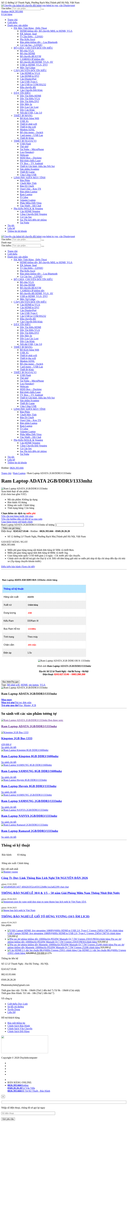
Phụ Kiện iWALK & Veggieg (28, 208)
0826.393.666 (17, 468)
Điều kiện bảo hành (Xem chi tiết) (18, 566)
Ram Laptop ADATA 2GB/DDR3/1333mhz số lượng (27, 524)
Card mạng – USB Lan (31, 135)
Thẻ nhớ (24, 146)
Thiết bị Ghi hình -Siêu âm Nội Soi (37, 166)
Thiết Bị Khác (27, 138)
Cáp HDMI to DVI (29, 76)
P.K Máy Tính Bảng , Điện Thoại (30, 28)
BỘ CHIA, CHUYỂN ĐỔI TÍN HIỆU (33, 48)
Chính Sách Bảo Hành (18, 1025)
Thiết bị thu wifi (28, 126)
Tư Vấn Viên (21, 1088)
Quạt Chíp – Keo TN (30, 188)
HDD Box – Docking (31, 157)
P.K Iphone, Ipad (28, 33)
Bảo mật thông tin (16, 1023)
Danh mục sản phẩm (17, 25)
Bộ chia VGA (27, 50)
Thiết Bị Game (27, 172)
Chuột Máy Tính (28, 183)
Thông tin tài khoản (17, 231)
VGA (42, 684)
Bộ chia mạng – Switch (31, 132)
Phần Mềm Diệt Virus (31, 203)
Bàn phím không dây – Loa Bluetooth (38, 42)
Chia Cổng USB (28, 174)
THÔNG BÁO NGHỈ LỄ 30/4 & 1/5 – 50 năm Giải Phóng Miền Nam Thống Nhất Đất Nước (60, 893)
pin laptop (34, 684)
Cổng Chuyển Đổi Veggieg (33, 214)
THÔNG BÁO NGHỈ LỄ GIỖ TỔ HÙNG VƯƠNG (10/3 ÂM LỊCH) (45, 916)
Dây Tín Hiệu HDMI (30, 95)
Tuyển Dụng (13, 1009)
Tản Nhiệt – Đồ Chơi (30, 205)
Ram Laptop (26, 194)
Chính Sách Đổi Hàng (18, 1031)
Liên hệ (11, 228)
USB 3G (24, 121)
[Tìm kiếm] (43, 9)
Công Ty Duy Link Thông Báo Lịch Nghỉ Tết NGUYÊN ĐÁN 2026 (44, 878)
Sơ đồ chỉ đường (15, 1006)
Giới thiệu (12, 22)
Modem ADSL (27, 129)
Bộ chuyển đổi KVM (30, 56)
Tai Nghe (24, 222)
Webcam (24, 155)
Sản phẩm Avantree (29, 169)
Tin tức (11, 225)
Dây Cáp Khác (27, 110)
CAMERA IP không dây (32, 59)
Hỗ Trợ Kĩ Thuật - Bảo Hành (28, 1091)
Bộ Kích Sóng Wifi (29, 118)
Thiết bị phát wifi (28, 124)
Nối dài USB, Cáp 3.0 (31, 112)
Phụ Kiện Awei (27, 39)
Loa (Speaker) (27, 152)
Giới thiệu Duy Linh (17, 1003)
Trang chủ (12, 19)
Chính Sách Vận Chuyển (19, 1028)
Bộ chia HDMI (27, 53)
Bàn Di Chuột (27, 186)
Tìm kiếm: (6, 8)
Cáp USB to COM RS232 (33, 84)
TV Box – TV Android (31, 163)
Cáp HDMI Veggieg (30, 211)
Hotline (18, 1085)
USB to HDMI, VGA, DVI (33, 64)
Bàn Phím (25, 180)
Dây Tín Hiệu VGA (30, 98)
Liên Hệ (11, 1012)
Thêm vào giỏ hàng (11, 528)
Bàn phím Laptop (28, 191)
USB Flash (25, 143)
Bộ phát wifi (13, 684)
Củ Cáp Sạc (26, 217)
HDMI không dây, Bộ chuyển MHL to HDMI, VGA (46, 31)
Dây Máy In (26, 104)
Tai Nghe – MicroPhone (32, 149)
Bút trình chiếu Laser (30, 160)
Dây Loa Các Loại (29, 107)
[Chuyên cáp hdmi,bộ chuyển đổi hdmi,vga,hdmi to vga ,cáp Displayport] (38, 5)
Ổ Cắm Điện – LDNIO (31, 36)
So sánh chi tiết (8, 747)
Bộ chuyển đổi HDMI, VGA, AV (36, 62)
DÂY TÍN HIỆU (22, 93)
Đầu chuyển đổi (28, 87)
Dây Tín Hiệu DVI (29, 101)
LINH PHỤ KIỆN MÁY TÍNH (29, 177)
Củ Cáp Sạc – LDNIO (31, 45)
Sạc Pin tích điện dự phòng (33, 219)
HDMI (24, 684)
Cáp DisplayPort (28, 79)
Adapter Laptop (28, 200)
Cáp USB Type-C (29, 81)
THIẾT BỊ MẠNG (23, 115)
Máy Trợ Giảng (27, 67)
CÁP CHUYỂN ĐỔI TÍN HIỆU (30, 70)
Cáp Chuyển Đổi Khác (31, 90)
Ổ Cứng (24, 197)
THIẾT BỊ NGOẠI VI (25, 141)
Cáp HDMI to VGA (30, 73)
